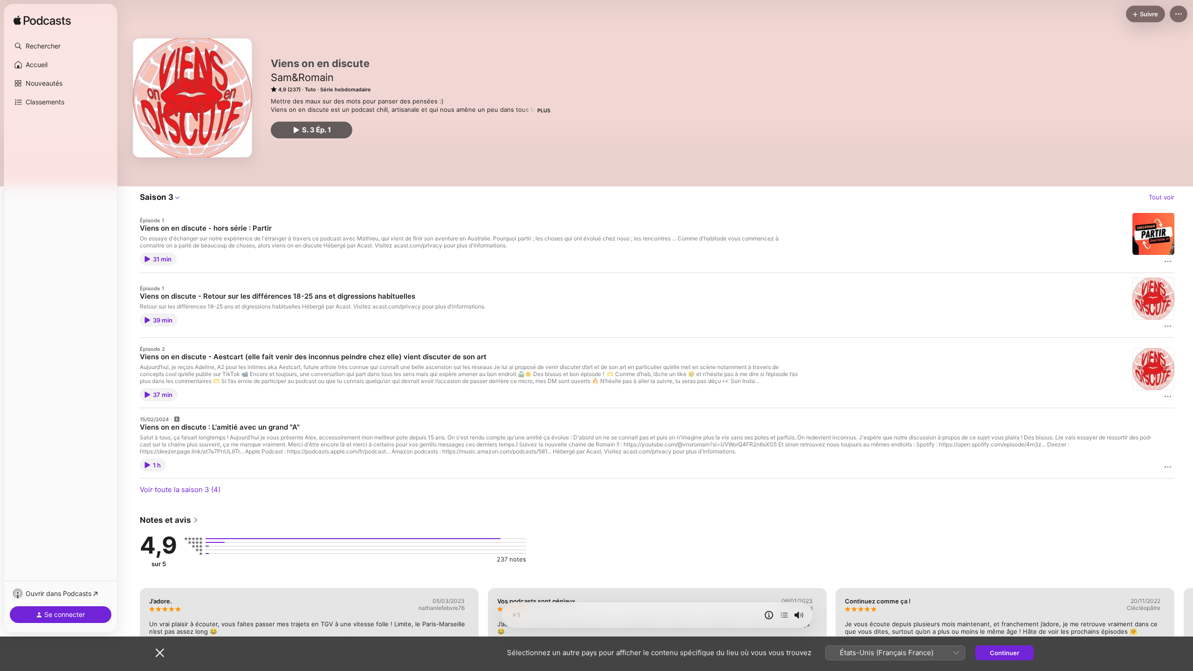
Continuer (1004, 653)
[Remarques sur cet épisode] (769, 615)
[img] (42, 21)
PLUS (543, 110)
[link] (169, 520)
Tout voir (1161, 197)
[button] (60, 46)
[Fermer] (160, 653)
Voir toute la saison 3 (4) (180, 489)
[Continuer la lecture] (784, 615)
